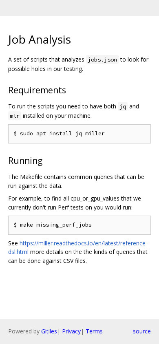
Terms (94, 331)
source (142, 331)
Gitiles (49, 331)
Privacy (71, 331)
